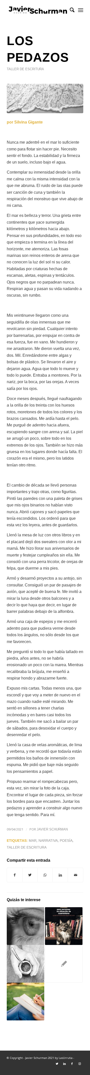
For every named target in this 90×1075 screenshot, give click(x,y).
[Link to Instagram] (79, 1063)
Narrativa (48, 841)
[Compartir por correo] (75, 875)
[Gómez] (63, 964)
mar (32, 841)
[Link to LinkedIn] (64, 1063)
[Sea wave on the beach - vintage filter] (45, 98)
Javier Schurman (52, 829)
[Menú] (80, 10)
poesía (66, 841)
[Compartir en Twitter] (30, 875)
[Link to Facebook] (72, 1063)
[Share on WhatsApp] (45, 875)
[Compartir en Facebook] (14, 875)
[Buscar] (69, 10)
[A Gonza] (25, 926)
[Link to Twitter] (57, 1063)
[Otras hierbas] (25, 964)
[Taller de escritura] (25, 1001)
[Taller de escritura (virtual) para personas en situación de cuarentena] (63, 926)
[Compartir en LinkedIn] (60, 875)
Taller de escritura (25, 69)
